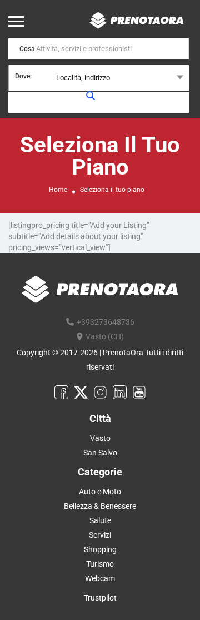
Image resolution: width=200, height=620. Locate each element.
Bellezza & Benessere (100, 506)
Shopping (100, 549)
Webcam (100, 578)
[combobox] (98, 78)
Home (58, 190)
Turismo (100, 563)
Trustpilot (100, 597)
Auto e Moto (100, 491)
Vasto (100, 438)
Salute (100, 520)
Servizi (100, 534)
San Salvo (100, 452)
